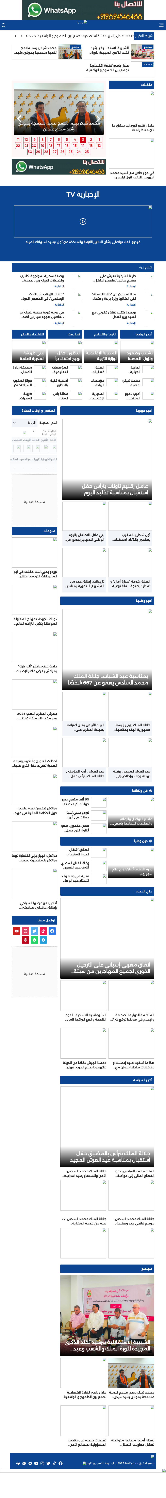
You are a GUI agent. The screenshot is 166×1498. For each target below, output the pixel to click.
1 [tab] (99, 140)
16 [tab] (67, 146)
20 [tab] (34, 146)
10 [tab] (26, 140)
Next (19, 118)
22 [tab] (18, 146)
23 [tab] (87, 152)
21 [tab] (26, 146)
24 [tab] (79, 152)
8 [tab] (43, 140)
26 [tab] (62, 152)
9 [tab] (34, 140)
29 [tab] (38, 152)
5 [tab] (67, 140)
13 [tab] (91, 146)
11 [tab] (18, 140)
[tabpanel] (59, 109)
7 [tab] (51, 140)
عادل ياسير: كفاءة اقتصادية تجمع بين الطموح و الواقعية (94, 36)
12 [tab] (99, 146)
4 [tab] (75, 140)
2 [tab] (91, 140)
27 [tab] (54, 152)
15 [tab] (75, 146)
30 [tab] (30, 152)
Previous (98, 118)
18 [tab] (50, 146)
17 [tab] (58, 146)
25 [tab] (70, 152)
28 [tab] (46, 152)
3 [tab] (83, 140)
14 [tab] (83, 146)
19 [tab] (42, 146)
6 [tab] (59, 140)
